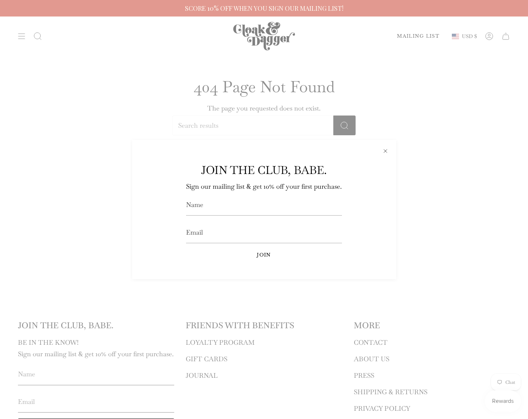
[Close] (385, 150)
